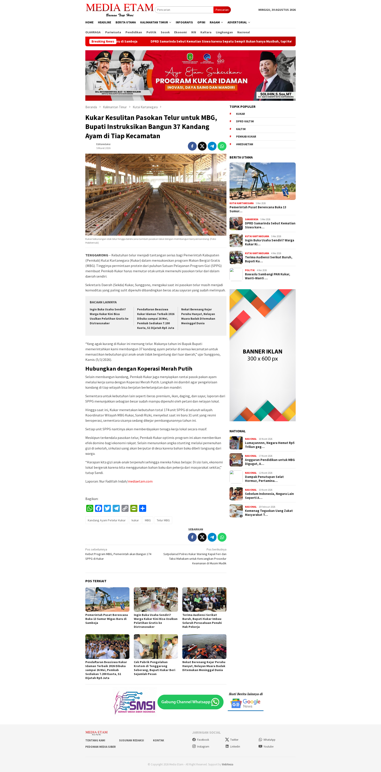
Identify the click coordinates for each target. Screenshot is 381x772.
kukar (135, 520)
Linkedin (235, 746)
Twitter (234, 740)
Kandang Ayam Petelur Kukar (107, 520)
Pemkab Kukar (246, 136)
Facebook (203, 740)
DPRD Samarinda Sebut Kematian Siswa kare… (270, 225)
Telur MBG (163, 520)
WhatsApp (269, 740)
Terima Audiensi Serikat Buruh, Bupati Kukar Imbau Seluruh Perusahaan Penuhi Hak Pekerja (202, 621)
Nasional (251, 438)
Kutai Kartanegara (242, 203)
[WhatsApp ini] (222, 146)
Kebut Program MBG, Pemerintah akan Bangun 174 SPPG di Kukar (118, 554)
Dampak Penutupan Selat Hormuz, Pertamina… (264, 479)
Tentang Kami (95, 740)
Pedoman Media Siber (100, 747)
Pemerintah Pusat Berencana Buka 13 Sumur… (258, 209)
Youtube (268, 746)
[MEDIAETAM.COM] (120, 9)
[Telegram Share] (212, 146)
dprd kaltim (245, 121)
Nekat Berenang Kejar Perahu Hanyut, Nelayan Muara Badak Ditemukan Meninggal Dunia (203, 666)
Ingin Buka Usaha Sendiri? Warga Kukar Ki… (269, 242)
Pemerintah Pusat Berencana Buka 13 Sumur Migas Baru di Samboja (106, 619)
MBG (148, 520)
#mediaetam (244, 144)
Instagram (203, 746)
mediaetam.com (140, 481)
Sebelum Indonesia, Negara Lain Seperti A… (269, 496)
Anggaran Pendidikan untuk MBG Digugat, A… (270, 462)
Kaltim (241, 129)
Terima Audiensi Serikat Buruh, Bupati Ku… (268, 259)
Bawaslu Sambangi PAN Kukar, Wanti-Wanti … (267, 276)
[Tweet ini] (202, 146)
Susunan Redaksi (131, 740)
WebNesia (227, 764)
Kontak (158, 740)
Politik (250, 270)
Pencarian (222, 10)
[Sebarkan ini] (192, 146)
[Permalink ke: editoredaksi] (89, 146)
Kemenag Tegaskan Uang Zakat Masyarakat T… (269, 513)
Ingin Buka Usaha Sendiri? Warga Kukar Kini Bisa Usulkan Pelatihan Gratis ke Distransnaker (155, 621)
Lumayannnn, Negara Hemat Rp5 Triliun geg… (270, 445)
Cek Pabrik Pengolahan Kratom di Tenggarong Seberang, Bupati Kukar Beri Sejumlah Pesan (154, 668)
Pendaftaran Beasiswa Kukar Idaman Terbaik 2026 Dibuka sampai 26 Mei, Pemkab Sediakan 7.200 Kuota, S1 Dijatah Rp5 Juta (155, 319)
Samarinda (251, 219)
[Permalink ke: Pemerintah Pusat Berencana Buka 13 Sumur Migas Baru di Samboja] (107, 599)
